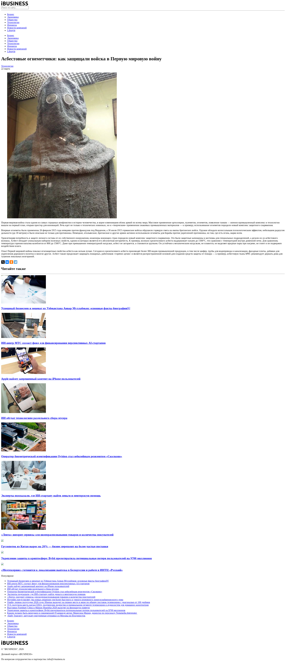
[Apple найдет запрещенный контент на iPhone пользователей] (23, 373)
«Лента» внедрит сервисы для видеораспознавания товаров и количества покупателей (57, 534)
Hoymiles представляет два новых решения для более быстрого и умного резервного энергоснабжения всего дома (65, 599)
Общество (12, 19)
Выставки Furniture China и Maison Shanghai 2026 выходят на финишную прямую (48, 607)
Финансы (12, 25)
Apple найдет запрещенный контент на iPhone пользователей (40, 378)
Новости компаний (17, 27)
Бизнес (10, 14)
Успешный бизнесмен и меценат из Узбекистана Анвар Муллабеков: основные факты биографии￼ (65, 308)
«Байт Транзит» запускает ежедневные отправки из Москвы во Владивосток (46, 615)
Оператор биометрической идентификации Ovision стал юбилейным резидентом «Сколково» (61, 456)
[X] (3, 262)
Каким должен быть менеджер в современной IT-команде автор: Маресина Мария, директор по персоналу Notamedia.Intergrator (72, 613)
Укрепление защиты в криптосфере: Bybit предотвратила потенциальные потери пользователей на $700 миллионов (76, 558)
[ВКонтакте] (7, 262)
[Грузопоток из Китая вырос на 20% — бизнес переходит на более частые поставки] (2, 540)
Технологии (13, 22)
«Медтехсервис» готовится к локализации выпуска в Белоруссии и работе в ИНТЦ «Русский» (62, 570)
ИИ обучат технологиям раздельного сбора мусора (34, 418)
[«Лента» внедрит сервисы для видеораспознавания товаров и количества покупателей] (23, 529)
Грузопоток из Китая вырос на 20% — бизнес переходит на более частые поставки (54, 546)
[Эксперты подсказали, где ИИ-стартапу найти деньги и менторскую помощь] (23, 490)
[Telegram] (15, 262)
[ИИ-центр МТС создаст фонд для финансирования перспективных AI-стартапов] (23, 337)
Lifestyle (11, 30)
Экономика (13, 17)
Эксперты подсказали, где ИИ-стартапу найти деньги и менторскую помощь (51, 495)
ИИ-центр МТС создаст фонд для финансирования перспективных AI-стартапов (53, 343)
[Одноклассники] (11, 262)
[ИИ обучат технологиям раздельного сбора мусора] (23, 412)
